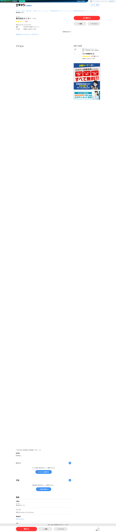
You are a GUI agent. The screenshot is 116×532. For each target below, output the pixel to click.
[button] (98, 529)
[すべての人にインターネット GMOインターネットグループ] (104, 1)
